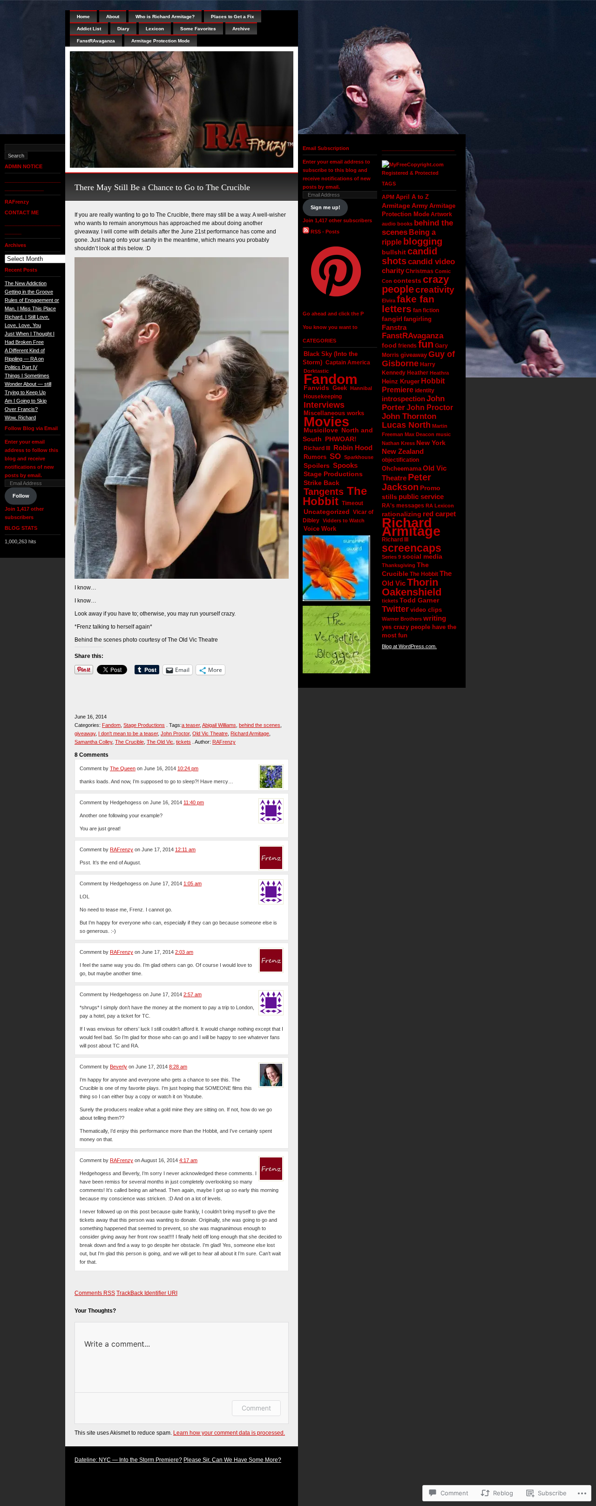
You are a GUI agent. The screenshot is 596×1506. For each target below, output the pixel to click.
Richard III (317, 448)
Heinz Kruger (401, 381)
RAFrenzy (17, 202)
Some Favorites (198, 28)
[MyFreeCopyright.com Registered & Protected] (419, 173)
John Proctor (175, 733)
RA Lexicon (440, 505)
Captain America (347, 362)
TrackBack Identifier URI (146, 1293)
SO (335, 456)
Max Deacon (419, 434)
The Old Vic (160, 742)
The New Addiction (26, 283)
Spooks (345, 465)
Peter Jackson (406, 482)
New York (431, 442)
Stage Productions (144, 725)
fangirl (392, 318)
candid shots (409, 256)
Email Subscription (326, 148)
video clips (426, 609)
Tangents (324, 491)
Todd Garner (419, 600)
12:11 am (185, 849)
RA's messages (403, 505)
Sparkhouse (358, 457)
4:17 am (188, 1160)
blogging (422, 241)
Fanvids (316, 387)
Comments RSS (94, 1293)
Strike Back (321, 482)
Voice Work (320, 528)
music (443, 434)
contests (407, 280)
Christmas (419, 271)
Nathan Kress (398, 443)
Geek (339, 387)
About (112, 16)
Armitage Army (405, 205)
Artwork (441, 214)
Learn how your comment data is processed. (229, 1433)
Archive (241, 28)
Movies (326, 421)
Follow (21, 496)
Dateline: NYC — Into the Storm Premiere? (128, 1460)
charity (393, 270)
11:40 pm (193, 802)
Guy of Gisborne (418, 358)
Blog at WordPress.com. (409, 646)
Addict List (89, 28)
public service (421, 496)
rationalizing (401, 514)
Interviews (324, 405)
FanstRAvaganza (96, 40)
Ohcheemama (401, 468)
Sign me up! (325, 207)
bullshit (394, 252)
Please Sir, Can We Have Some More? (232, 1460)
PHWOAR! (341, 439)
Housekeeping (323, 396)
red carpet (439, 514)
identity (424, 390)
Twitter (395, 609)
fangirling (418, 319)
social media (422, 556)
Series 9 (391, 557)
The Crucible (129, 742)
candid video (431, 261)
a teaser (191, 725)
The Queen (122, 768)
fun (425, 344)
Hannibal (361, 388)
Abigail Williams (219, 725)
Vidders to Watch (344, 520)
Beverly (118, 1066)
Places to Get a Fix (232, 16)
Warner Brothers (402, 619)
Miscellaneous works (334, 413)
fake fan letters (408, 304)
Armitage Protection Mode (160, 40)
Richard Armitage (249, 733)
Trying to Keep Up (25, 392)
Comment (256, 1408)
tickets (183, 742)
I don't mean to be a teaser (128, 733)
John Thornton (409, 416)
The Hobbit (335, 496)
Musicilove (321, 430)
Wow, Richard (20, 417)
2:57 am (192, 994)
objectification (400, 460)
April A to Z (412, 196)
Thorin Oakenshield (411, 587)
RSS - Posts (325, 231)
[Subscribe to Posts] (306, 231)
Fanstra (394, 327)
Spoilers (317, 465)
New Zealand (403, 451)
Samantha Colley (93, 742)
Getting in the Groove (29, 291)
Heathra (439, 373)
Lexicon (155, 28)
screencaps (411, 548)
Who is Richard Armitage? (165, 16)
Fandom (111, 725)
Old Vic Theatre (210, 733)
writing (434, 618)
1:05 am (192, 883)
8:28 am (178, 1066)
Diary (123, 28)
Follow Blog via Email (31, 428)
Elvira (388, 300)
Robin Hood (352, 448)
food (389, 345)
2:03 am (184, 952)
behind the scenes (259, 725)
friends (407, 345)
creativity (434, 289)
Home (83, 16)
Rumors (315, 456)
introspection (403, 399)
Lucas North (406, 425)
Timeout (352, 503)
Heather (417, 373)
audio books (397, 223)
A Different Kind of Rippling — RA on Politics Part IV (25, 359)
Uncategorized (327, 511)
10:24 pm (187, 768)
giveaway (84, 733)
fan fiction (426, 310)
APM (388, 197)
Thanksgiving (398, 565)
